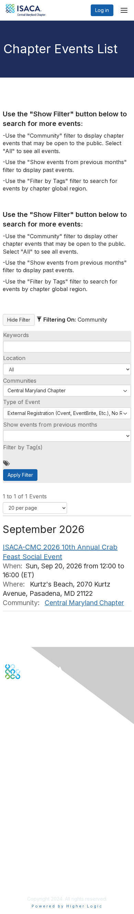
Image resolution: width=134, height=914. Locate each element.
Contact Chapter (23, 742)
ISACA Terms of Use (28, 865)
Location (14, 358)
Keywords (16, 335)
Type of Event (21, 401)
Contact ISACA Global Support (40, 752)
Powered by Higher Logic (67, 906)
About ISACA (19, 845)
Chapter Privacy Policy (31, 881)
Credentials (18, 805)
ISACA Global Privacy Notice (37, 872)
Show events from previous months (50, 424)
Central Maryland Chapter (84, 603)
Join (10, 792)
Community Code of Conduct (38, 851)
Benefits (14, 798)
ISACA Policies (21, 858)
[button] (67, 369)
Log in (102, 10)
